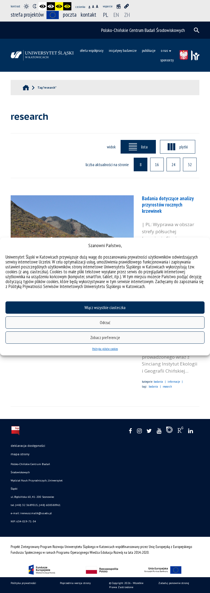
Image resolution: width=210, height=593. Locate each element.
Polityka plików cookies (105, 349)
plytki (183, 146)
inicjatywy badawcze (122, 50)
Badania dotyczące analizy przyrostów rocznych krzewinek (168, 204)
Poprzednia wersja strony (75, 583)
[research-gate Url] (180, 431)
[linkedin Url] (190, 431)
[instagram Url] (139, 431)
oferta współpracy (91, 50)
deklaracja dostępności (28, 446)
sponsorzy (167, 60)
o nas (164, 50)
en (116, 15)
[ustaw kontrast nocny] (34, 6)
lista (144, 146)
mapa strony (20, 454)
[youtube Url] (159, 431)
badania (158, 381)
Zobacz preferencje (105, 337)
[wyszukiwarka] (196, 30)
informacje (174, 381)
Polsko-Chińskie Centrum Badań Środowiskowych (143, 30)
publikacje (148, 50)
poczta (70, 14)
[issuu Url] (169, 431)
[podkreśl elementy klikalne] (126, 6)
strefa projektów (27, 14)
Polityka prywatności (23, 583)
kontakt (88, 14)
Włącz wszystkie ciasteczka (105, 307)
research (167, 386)
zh (127, 15)
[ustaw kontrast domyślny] (26, 6)
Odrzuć (105, 322)
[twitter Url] (149, 431)
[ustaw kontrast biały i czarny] (51, 6)
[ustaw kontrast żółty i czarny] (67, 6)
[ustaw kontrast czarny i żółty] (59, 6)
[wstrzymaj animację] (118, 6)
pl (105, 15)
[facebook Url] (130, 431)
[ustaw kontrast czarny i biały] (43, 6)
